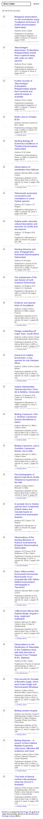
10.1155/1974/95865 (22, 565)
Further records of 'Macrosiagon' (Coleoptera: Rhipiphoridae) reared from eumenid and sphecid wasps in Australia (25, 89)
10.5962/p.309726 (21, 638)
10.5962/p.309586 (21, 806)
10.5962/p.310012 (21, 605)
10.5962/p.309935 (21, 325)
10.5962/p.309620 (21, 349)
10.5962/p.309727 (21, 734)
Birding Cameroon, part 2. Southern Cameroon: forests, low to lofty (27, 448)
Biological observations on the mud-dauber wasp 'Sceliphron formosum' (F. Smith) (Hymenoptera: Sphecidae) (27, 22)
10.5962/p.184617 (21, 135)
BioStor (5, 812)
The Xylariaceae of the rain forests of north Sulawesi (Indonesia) (26, 280)
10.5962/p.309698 (21, 381)
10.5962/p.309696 (21, 440)
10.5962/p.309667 (21, 498)
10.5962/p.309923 (21, 771)
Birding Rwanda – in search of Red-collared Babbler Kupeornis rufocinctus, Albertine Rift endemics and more (27, 745)
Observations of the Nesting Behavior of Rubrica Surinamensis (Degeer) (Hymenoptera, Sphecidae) (27, 542)
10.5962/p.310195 (21, 187)
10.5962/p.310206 (21, 705)
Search (36, 4)
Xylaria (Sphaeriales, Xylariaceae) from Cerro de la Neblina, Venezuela (27, 389)
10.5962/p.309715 (21, 468)
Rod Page (24, 812)
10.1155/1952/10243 (22, 673)
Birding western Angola (26, 710)
